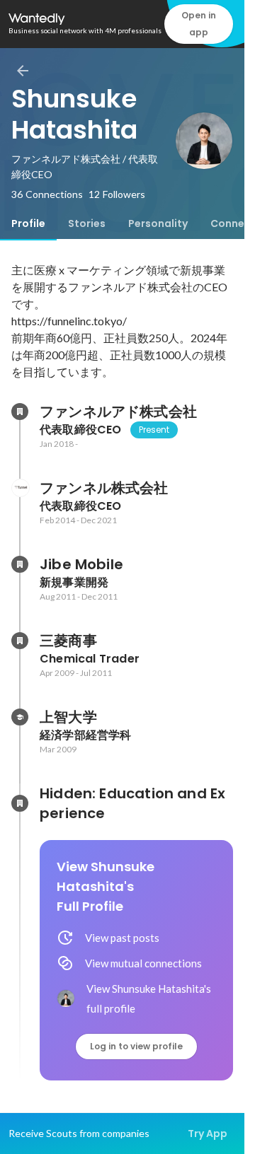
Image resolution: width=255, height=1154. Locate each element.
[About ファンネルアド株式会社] (19, 411)
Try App (207, 1133)
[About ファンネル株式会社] (19, 488)
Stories (87, 223)
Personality (158, 223)
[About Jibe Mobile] (19, 564)
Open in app (198, 23)
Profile (28, 223)
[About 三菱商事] (19, 640)
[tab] (28, 223)
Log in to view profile (136, 1046)
